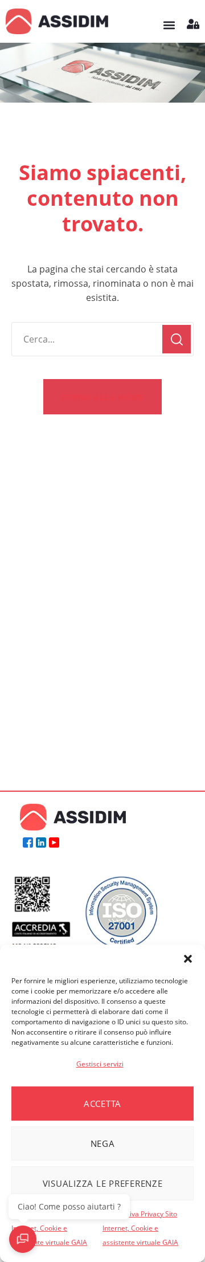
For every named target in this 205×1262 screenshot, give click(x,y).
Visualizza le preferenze (103, 1183)
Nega (103, 1143)
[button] (188, 958)
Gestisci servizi (100, 1064)
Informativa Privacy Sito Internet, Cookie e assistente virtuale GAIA (49, 1228)
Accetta (102, 1103)
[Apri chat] (22, 1239)
